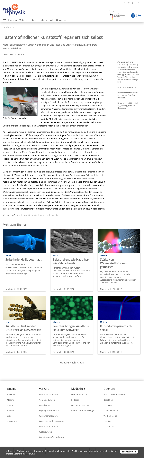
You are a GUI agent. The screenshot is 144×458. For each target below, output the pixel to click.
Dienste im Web (111, 410)
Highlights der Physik (49, 410)
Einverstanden (129, 451)
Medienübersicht (79, 394)
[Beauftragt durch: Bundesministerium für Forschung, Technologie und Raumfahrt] (118, 16)
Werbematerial (111, 416)
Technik (43, 20)
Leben (33, 20)
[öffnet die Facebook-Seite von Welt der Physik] (124, 3)
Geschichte (109, 426)
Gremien (108, 405)
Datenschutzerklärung (24, 453)
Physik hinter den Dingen (83, 410)
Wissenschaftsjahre (48, 416)
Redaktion (108, 400)
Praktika (107, 421)
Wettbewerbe (45, 432)
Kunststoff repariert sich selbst (116, 328)
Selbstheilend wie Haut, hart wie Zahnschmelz (71, 261)
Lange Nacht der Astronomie (52, 421)
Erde (51, 20)
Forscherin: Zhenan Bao (127, 87)
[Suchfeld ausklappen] (140, 3)
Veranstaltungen (47, 400)
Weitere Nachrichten (72, 362)
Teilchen (12, 20)
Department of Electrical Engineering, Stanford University (127, 95)
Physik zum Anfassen (49, 426)
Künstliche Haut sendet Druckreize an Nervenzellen (23, 328)
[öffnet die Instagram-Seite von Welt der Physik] (129, 3)
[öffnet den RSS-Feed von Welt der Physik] (132, 3)
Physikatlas (44, 405)
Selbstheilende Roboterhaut (23, 259)
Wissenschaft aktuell (12, 215)
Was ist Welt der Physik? (115, 394)
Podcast (75, 400)
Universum (62, 20)
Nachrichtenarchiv (80, 405)
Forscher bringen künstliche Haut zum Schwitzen (71, 328)
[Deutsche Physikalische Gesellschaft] (134, 16)
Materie (23, 20)
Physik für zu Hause (48, 394)
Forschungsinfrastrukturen (52, 437)
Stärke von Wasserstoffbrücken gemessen (113, 263)
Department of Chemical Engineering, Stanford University (127, 105)
